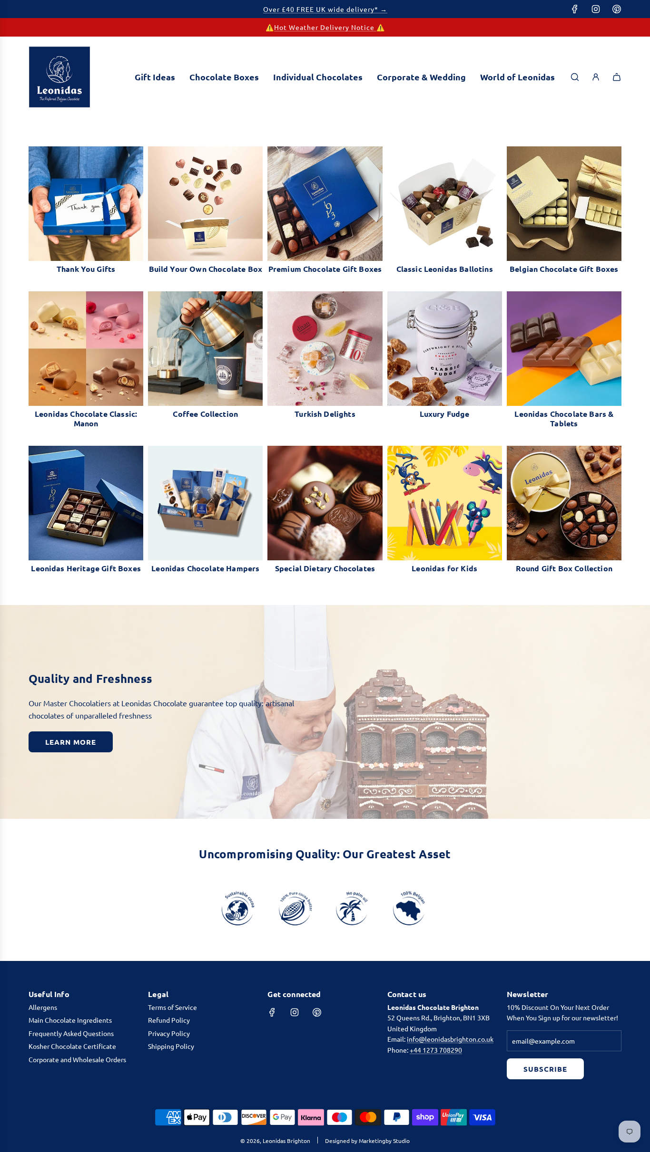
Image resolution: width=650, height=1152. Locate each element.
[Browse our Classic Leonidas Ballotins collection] (444, 203)
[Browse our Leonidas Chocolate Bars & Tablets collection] (564, 348)
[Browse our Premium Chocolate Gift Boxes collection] (324, 203)
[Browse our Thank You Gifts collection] (86, 203)
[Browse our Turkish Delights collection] (324, 348)
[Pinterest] (616, 9)
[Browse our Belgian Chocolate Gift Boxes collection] (564, 203)
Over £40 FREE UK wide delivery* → (325, 9)
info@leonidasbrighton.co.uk (450, 1039)
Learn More (70, 742)
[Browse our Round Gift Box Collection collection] (564, 503)
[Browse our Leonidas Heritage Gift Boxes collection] (86, 503)
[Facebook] (574, 9)
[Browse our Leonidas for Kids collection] (444, 503)
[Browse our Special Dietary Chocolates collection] (324, 503)
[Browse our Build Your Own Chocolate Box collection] (205, 203)
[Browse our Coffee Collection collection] (205, 348)
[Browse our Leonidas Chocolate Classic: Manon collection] (86, 348)
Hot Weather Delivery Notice (325, 27)
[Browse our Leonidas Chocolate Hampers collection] (205, 503)
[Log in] (595, 77)
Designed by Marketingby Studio (367, 1140)
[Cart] (616, 77)
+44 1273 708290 (436, 1050)
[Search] (574, 77)
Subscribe (545, 1069)
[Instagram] (595, 9)
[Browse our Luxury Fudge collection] (444, 348)
